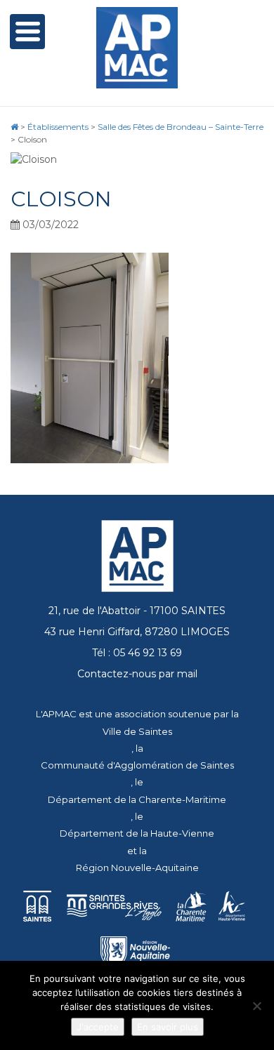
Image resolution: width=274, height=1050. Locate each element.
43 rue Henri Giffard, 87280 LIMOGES (137, 631)
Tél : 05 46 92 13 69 (137, 652)
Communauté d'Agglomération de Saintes (137, 765)
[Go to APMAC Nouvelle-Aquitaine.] (14, 126)
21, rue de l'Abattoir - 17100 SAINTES (137, 610)
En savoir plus (167, 1026)
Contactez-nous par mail (137, 673)
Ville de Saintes (137, 731)
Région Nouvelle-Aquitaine (137, 867)
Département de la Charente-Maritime (137, 799)
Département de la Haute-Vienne (137, 833)
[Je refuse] (256, 1006)
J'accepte (98, 1026)
